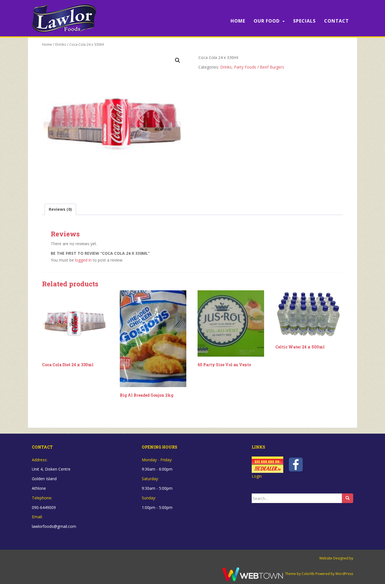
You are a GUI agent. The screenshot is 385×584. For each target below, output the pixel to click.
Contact (336, 21)
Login (257, 476)
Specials (304, 21)
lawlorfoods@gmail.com (54, 526)
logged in (83, 260)
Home (238, 21)
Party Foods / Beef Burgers (259, 67)
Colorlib (308, 573)
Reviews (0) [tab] (60, 209)
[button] (177, 60)
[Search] (347, 498)
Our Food (267, 21)
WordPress (344, 573)
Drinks (60, 44)
